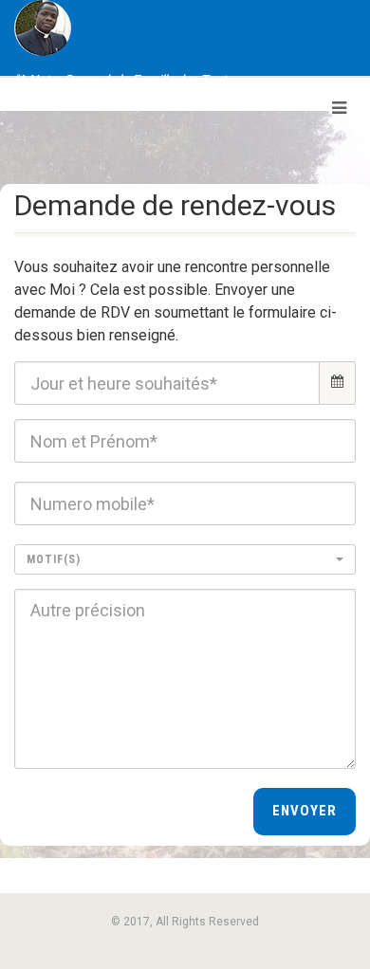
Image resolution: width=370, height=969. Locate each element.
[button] (185, 559)
